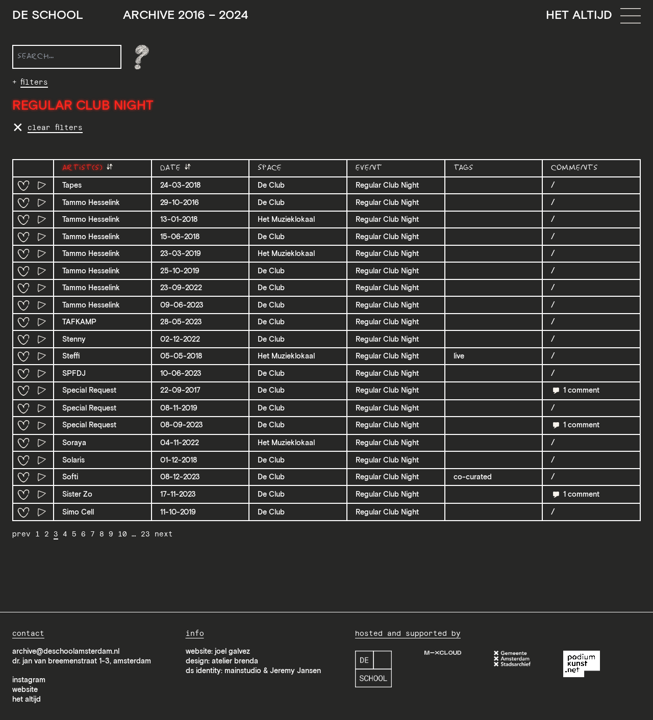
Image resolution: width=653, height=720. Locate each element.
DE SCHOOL (130, 15)
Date (172, 168)
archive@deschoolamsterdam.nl (65, 651)
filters (34, 82)
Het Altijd (579, 14)
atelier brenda (235, 660)
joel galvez (232, 651)
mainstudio (242, 670)
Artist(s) (84, 168)
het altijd (26, 699)
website (25, 689)
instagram (28, 679)
